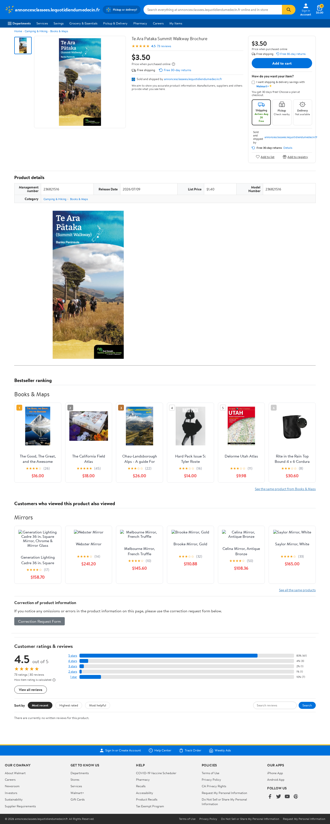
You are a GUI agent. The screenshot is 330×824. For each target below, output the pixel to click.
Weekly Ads (223, 750)
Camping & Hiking (36, 31)
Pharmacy (140, 23)
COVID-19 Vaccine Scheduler (156, 773)
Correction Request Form (39, 621)
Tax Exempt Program (150, 806)
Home (18, 31)
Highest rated (68, 705)
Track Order (193, 750)
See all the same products (297, 590)
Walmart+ (77, 793)
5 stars (72, 655)
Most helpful (97, 705)
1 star (73, 677)
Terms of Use (210, 773)
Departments (22, 23)
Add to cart (282, 63)
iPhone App (275, 773)
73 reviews (164, 46)
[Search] (288, 10)
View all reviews (30, 689)
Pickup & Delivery (115, 23)
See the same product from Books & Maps (285, 489)
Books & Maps (59, 31)
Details (287, 148)
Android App (275, 779)
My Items (175, 23)
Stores (75, 779)
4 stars (72, 661)
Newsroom (12, 786)
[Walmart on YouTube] (287, 797)
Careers (158, 23)
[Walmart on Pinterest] (296, 797)
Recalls (140, 786)
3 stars (72, 666)
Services (42, 23)
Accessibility (144, 793)
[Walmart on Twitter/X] (278, 797)
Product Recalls (146, 799)
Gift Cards (78, 799)
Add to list (267, 157)
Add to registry (297, 157)
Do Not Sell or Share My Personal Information (250, 819)
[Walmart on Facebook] (270, 797)
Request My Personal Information (224, 793)
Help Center (162, 750)
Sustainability (14, 799)
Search (307, 705)
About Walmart (15, 773)
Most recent (40, 705)
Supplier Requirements (20, 806)
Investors (11, 793)
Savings (59, 23)
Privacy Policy (211, 779)
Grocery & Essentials (83, 23)
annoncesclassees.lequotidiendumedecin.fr (193, 79)
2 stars (72, 671)
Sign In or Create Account (123, 750)
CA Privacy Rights (214, 786)
